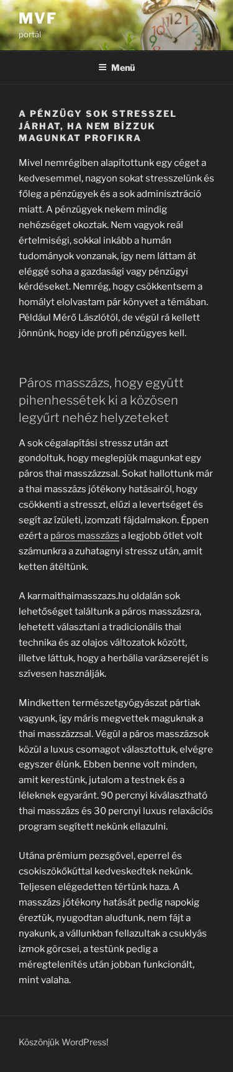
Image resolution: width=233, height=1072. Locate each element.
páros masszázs (84, 535)
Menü (123, 67)
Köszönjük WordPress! (63, 1042)
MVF (38, 18)
